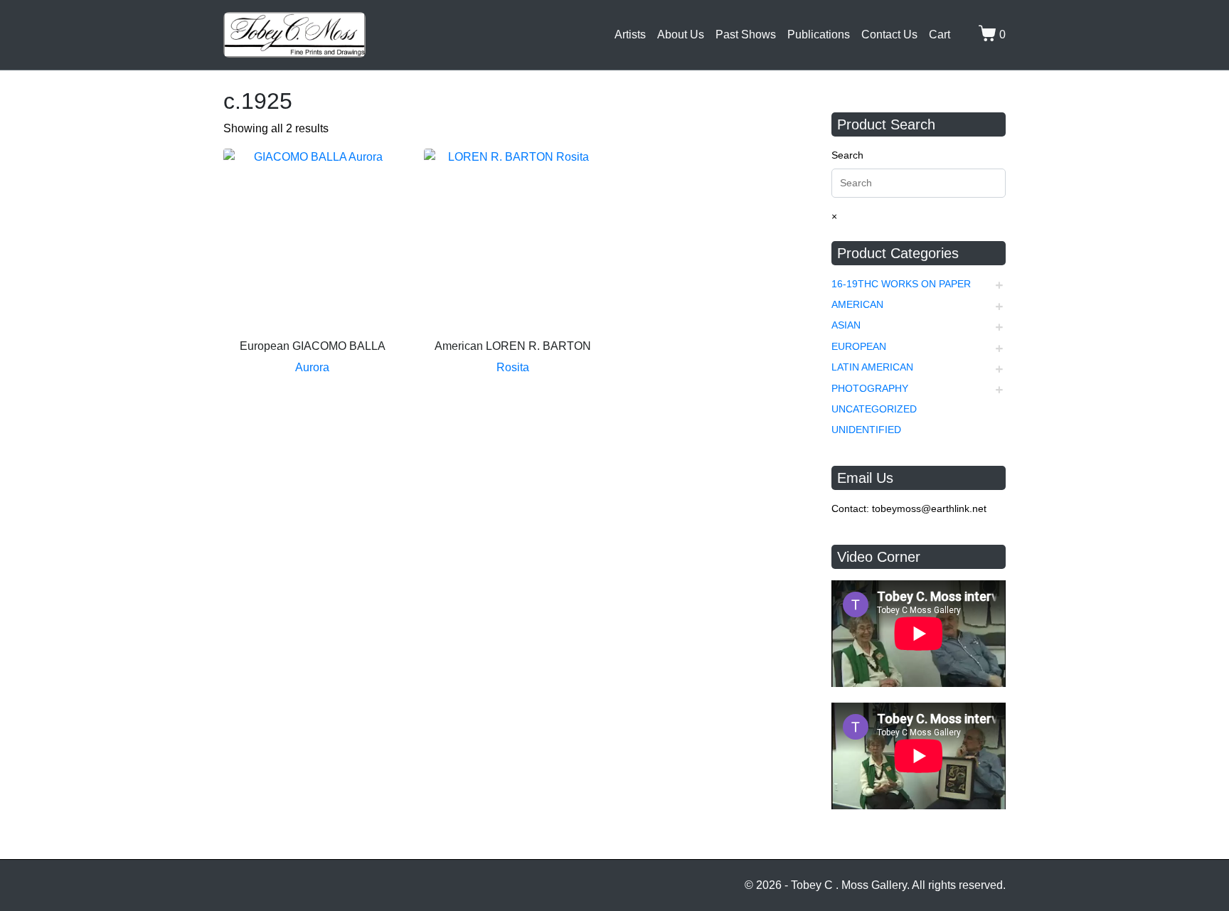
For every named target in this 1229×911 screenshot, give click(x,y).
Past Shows (745, 34)
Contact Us (889, 34)
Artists (630, 34)
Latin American (872, 367)
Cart (939, 34)
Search (847, 155)
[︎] (961, 35)
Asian (846, 325)
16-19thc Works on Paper (901, 283)
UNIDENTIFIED (866, 429)
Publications (818, 34)
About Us (680, 34)
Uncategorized (874, 409)
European (858, 346)
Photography (869, 388)
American (857, 304)
